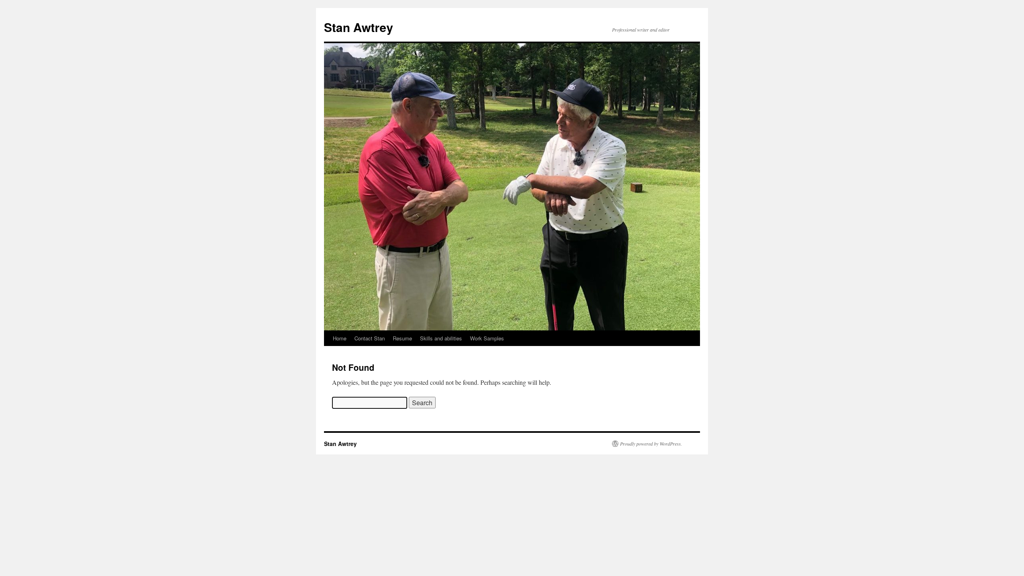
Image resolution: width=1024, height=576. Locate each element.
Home (339, 338)
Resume (402, 338)
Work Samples (487, 338)
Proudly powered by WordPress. (651, 443)
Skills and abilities (441, 338)
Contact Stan (369, 338)
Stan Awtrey (358, 27)
